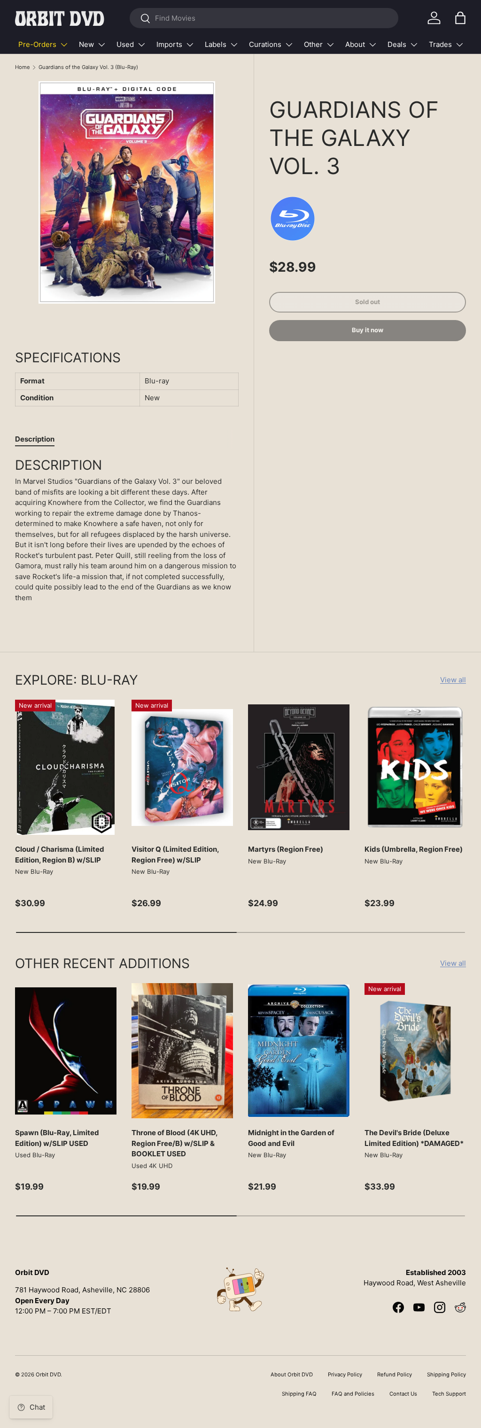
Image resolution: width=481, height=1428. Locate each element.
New (86, 44)
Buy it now (367, 330)
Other (313, 44)
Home (22, 67)
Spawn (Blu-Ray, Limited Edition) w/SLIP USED (57, 1138)
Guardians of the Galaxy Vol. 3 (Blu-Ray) (88, 67)
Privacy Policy (345, 1374)
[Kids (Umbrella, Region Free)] (415, 767)
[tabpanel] (127, 533)
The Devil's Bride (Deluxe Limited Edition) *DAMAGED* (414, 1138)
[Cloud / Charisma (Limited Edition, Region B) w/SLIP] (65, 767)
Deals (397, 44)
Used (125, 44)
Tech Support (449, 1393)
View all (453, 679)
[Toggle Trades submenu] (459, 44)
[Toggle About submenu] (372, 44)
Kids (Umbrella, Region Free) (414, 849)
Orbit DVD (48, 1374)
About (355, 44)
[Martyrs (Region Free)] (298, 767)
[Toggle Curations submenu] (289, 44)
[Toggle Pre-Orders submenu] (64, 44)
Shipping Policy (446, 1374)
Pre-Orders (37, 44)
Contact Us (403, 1393)
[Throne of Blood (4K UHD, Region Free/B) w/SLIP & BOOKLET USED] (182, 1050)
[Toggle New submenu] (101, 44)
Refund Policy (394, 1374)
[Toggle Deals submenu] (413, 44)
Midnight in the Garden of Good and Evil (291, 1138)
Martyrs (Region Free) (285, 849)
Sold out (367, 301)
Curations (265, 44)
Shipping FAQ (299, 1393)
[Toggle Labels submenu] (234, 44)
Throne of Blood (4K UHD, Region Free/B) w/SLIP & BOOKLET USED (174, 1143)
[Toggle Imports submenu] (189, 44)
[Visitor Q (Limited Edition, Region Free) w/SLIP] (182, 767)
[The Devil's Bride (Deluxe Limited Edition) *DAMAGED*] (415, 1050)
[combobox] (264, 18)
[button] (460, 18)
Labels (215, 44)
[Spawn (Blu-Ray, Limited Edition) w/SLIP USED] (65, 1050)
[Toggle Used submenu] (141, 44)
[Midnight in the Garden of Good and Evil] (298, 1050)
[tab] (34, 439)
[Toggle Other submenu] (330, 44)
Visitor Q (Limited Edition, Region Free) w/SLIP (175, 854)
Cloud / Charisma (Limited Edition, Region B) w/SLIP (59, 854)
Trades (440, 44)
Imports (169, 44)
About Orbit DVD (292, 1374)
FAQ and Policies (353, 1393)
